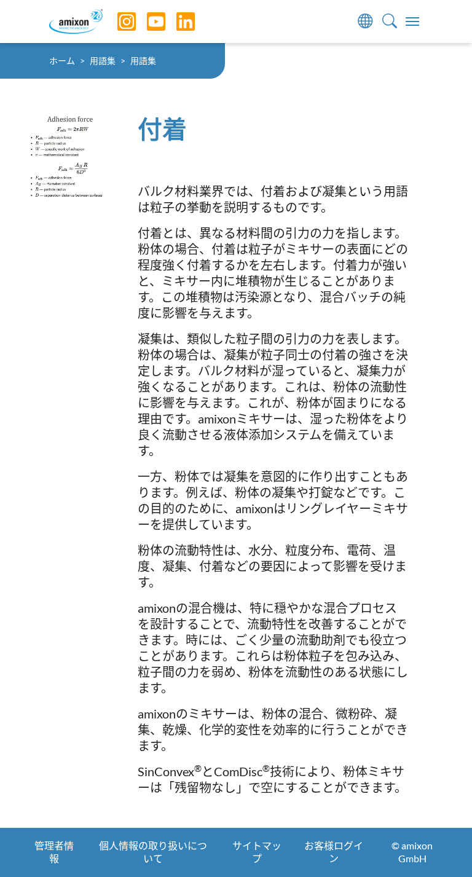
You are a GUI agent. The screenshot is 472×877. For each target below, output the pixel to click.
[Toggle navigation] (412, 21)
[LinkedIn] (176, 21)
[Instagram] (117, 21)
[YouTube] (147, 21)
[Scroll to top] (441, 846)
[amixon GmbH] (76, 21)
